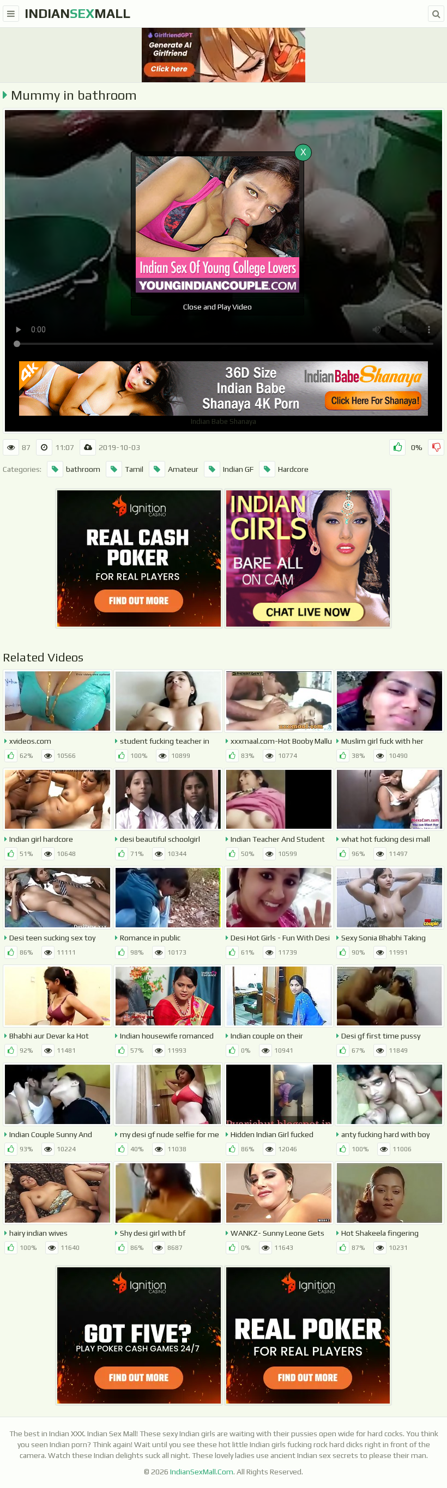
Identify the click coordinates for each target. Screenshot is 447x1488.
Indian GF (238, 469)
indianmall (77, 13)
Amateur (183, 469)
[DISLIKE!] (436, 447)
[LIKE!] (397, 447)
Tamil (134, 469)
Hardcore (293, 469)
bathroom (83, 469)
